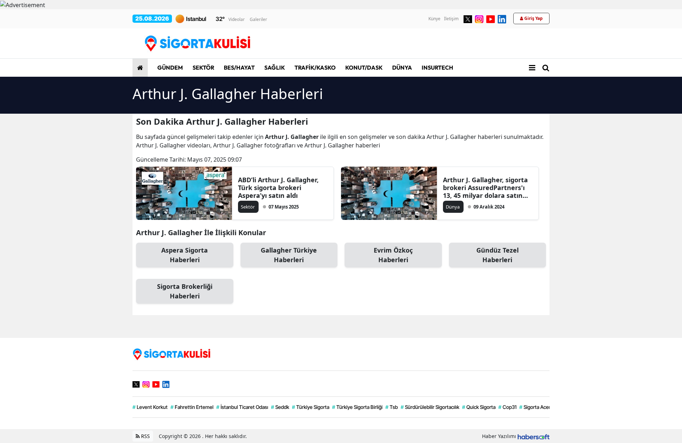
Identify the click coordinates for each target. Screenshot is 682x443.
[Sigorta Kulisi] (171, 354)
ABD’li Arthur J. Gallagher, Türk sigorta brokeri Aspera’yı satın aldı (278, 187)
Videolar (236, 19)
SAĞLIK (274, 67)
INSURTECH (437, 67)
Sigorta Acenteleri (541, 407)
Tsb (391, 407)
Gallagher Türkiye (289, 255)
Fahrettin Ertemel (191, 407)
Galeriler (258, 19)
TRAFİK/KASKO (314, 67)
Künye (434, 19)
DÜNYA (401, 67)
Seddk (280, 407)
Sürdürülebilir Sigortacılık (430, 407)
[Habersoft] (534, 436)
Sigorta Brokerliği (184, 291)
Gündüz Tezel (497, 255)
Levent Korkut (150, 407)
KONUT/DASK (363, 67)
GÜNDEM (169, 67)
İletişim (451, 19)
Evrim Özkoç (393, 255)
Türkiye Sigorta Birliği (357, 407)
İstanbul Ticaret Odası (242, 407)
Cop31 (507, 407)
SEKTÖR (202, 67)
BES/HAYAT (239, 67)
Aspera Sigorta (184, 255)
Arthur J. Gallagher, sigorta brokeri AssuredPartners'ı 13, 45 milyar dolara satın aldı (485, 187)
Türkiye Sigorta (310, 407)
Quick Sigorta (479, 407)
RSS (145, 436)
